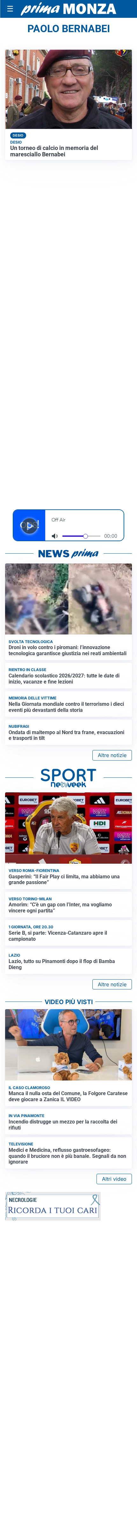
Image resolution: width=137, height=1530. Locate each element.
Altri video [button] (114, 1179)
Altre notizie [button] (112, 755)
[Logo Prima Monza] (68, 9)
